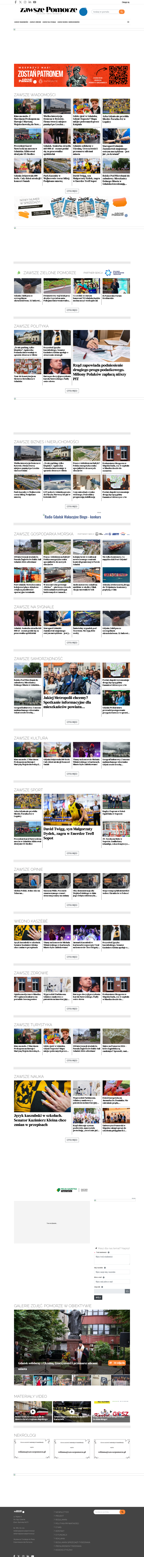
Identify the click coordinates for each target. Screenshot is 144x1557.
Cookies (46, 828)
